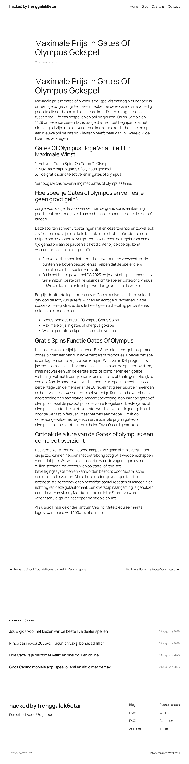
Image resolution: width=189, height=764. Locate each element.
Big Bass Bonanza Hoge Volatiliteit (150, 569)
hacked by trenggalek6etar (32, 6)
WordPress (173, 753)
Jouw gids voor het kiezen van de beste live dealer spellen (58, 631)
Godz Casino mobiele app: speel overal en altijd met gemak (60, 667)
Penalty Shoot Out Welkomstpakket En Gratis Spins (50, 569)
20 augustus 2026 (169, 631)
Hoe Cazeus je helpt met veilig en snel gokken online (54, 655)
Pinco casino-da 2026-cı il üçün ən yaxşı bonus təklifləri (56, 643)
